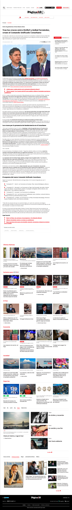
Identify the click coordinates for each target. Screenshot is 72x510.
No (7, 407)
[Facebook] (7, 501)
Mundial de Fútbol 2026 (17, 7)
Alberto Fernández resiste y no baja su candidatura (20, 220)
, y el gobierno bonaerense (36, 78)
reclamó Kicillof (44, 144)
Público (37, 456)
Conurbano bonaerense (30, 230)
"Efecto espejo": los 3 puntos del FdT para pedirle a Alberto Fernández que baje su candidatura (27, 92)
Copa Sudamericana (34, 17)
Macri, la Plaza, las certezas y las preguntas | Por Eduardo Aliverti (24, 218)
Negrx (22, 456)
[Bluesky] (12, 501)
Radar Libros (24, 407)
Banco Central (47, 17)
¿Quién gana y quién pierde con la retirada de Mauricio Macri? (23, 89)
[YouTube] (13, 501)
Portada (4, 22)
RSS (68, 497)
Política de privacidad (35, 505)
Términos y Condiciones (45, 505)
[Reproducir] (45, 7)
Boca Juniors (27, 17)
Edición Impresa (9, 7)
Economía (28, 7)
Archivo (24, 505)
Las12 (11, 407)
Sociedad (32, 7)
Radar (18, 407)
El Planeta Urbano (15, 456)
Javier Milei (41, 17)
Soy (15, 407)
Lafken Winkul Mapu (18, 102)
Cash (4, 407)
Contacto (28, 505)
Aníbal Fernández (14, 230)
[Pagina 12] (36, 12)
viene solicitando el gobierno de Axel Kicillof (21, 86)
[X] (10, 501)
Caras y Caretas (6, 456)
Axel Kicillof (6, 230)
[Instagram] (9, 501)
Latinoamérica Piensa (30, 456)
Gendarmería (21, 230)
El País (24, 7)
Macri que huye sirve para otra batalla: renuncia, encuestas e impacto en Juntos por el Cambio (26, 222)
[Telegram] (14, 501)
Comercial (65, 497)
